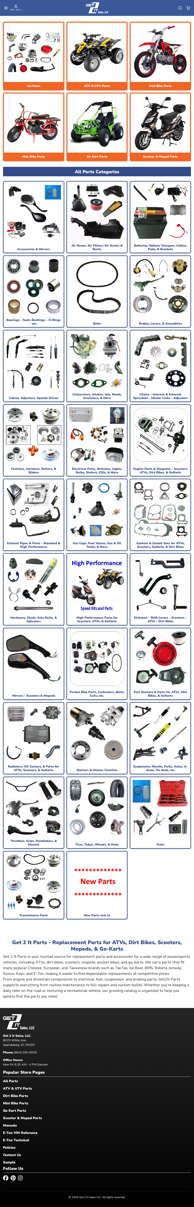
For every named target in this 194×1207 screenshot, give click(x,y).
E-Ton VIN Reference (20, 1132)
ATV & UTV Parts (17, 1088)
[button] (6, 8)
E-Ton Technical (16, 1140)
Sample (9, 1162)
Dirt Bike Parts (15, 1096)
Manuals (10, 1125)
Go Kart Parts (14, 1110)
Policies (9, 1147)
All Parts (10, 1081)
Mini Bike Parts (15, 1103)
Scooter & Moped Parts (22, 1118)
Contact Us (12, 1155)
